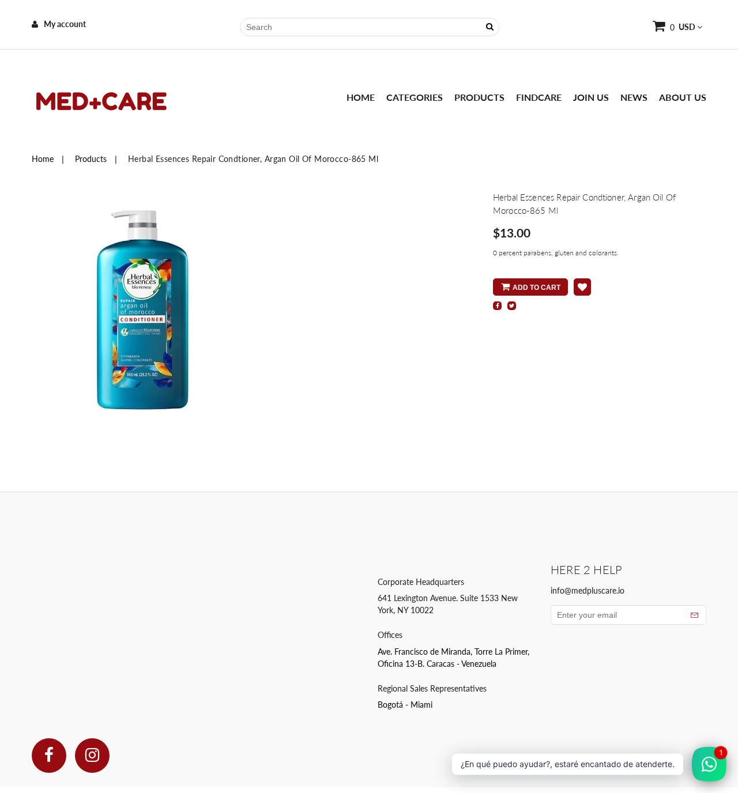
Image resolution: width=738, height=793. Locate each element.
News (633, 97)
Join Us (591, 97)
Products (479, 97)
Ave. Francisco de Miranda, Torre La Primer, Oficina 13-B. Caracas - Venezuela (453, 658)
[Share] (497, 305)
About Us (682, 97)
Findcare (539, 97)
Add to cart (536, 288)
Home (361, 97)
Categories (414, 97)
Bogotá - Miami (405, 704)
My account (65, 24)
